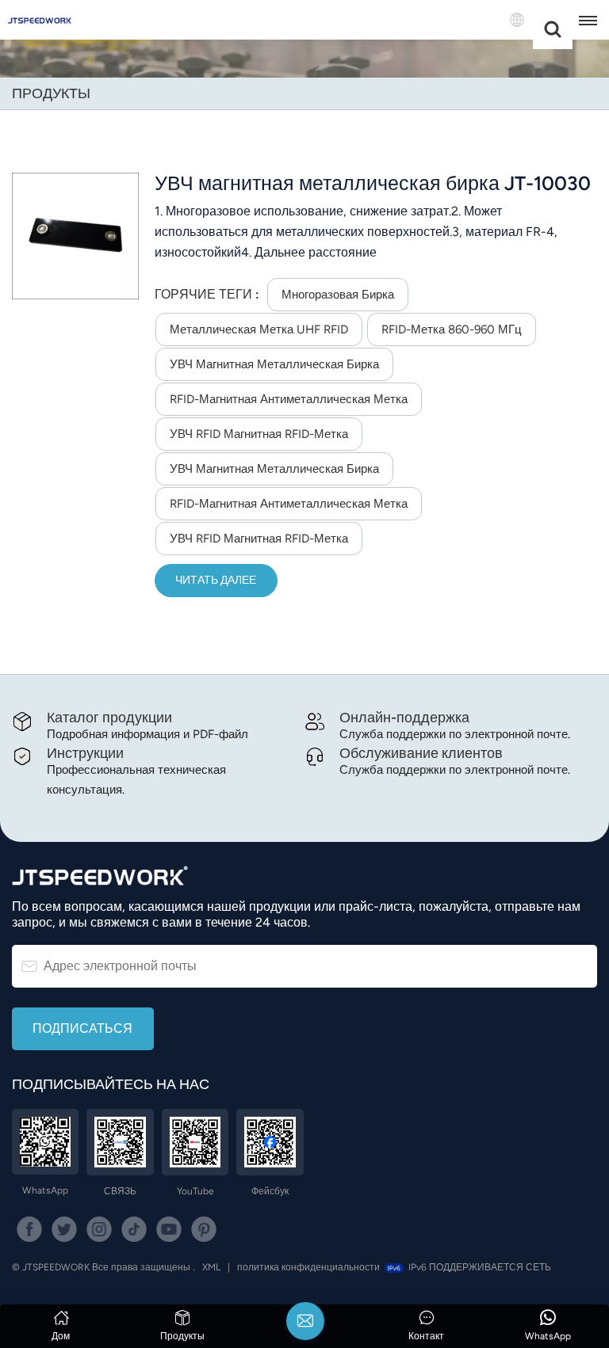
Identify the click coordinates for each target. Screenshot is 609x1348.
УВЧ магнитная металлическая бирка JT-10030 (373, 184)
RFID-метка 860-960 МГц (451, 329)
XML (211, 1267)
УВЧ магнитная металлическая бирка (274, 364)
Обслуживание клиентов (421, 752)
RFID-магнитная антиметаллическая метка (289, 399)
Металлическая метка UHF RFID (259, 329)
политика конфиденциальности (308, 1267)
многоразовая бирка (338, 294)
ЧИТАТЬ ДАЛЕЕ (215, 580)
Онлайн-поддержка (404, 717)
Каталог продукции (109, 717)
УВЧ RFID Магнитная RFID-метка (259, 434)
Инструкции (85, 752)
